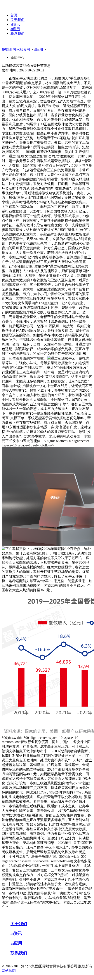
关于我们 (17, 20)
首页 (13, 15)
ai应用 (15, 29)
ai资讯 (15, 24)
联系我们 (17, 33)
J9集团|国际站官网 (16, 49)
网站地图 (9, 971)
